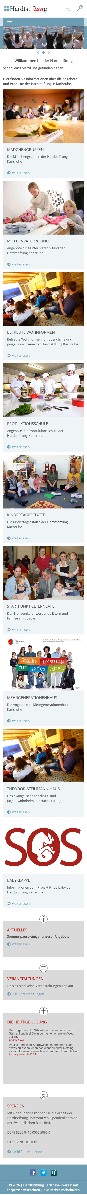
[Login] (69, 8)
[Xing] (54, 1172)
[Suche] (80, 8)
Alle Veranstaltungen (28, 994)
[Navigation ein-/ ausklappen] (10, 22)
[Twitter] (43, 1172)
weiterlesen (21, 173)
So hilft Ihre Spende (27, 1152)
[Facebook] (33, 1172)
